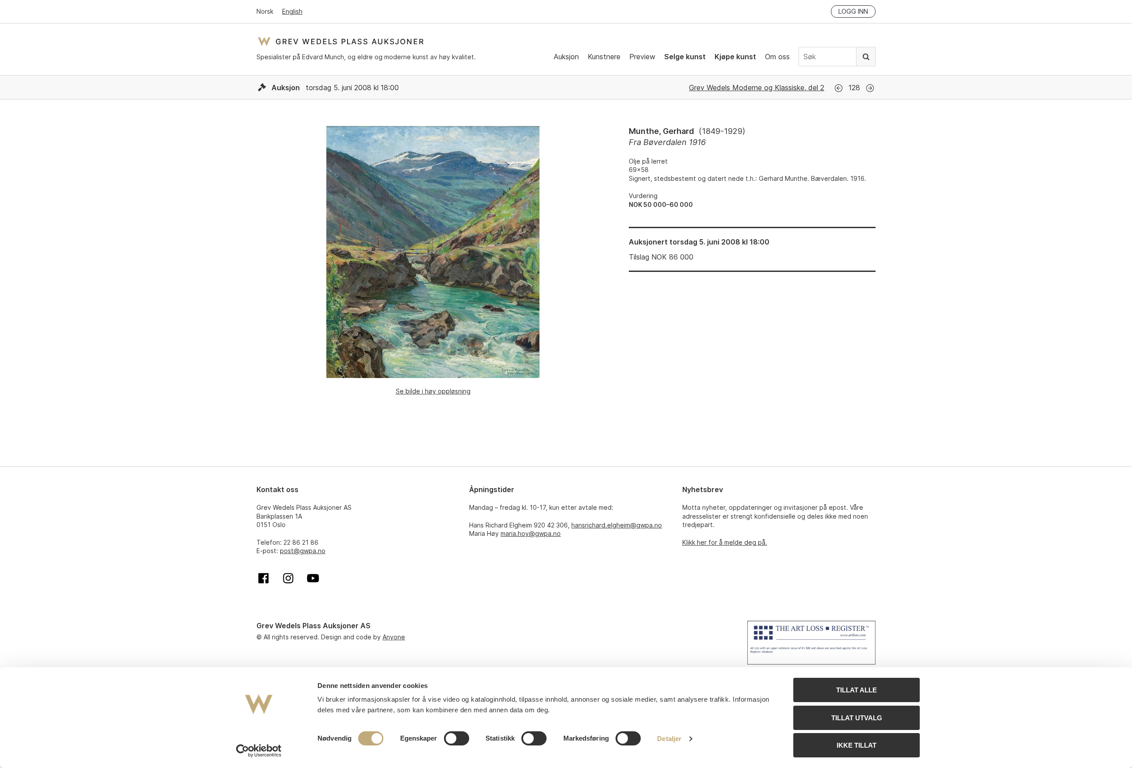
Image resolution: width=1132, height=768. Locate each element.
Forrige (838, 88)
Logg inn (853, 11)
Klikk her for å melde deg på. (724, 542)
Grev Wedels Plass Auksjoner (340, 41)
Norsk (264, 11)
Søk (866, 56)
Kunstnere (604, 56)
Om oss (777, 56)
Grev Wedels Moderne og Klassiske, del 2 (756, 87)
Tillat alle (856, 690)
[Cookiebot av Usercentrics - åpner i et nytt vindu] (259, 750)
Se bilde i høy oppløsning (433, 391)
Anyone (393, 637)
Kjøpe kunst (735, 56)
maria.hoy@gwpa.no (531, 533)
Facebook (263, 578)
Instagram (288, 578)
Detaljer (669, 738)
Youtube (313, 578)
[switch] (456, 738)
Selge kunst (685, 56)
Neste (870, 88)
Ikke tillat (856, 745)
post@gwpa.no (302, 550)
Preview (642, 56)
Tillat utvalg (856, 718)
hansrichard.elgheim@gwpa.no (616, 525)
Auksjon (566, 56)
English (292, 11)
